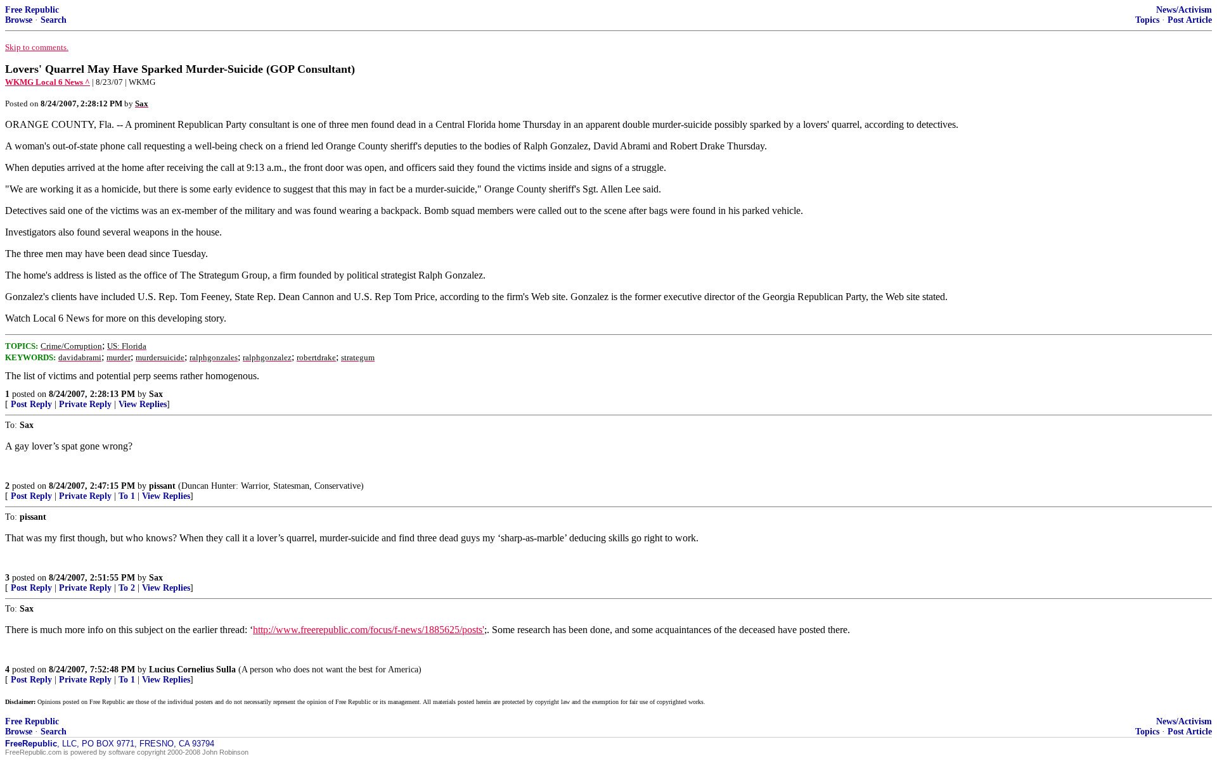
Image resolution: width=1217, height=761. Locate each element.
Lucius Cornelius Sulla (192, 669)
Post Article (1190, 20)
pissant (162, 486)
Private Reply (85, 404)
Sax (156, 394)
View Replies (143, 404)
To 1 (127, 496)
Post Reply (31, 404)
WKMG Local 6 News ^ (47, 82)
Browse (18, 20)
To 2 (127, 588)
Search (54, 20)
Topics (1147, 20)
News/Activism (1184, 10)
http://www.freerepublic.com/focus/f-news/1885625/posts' (368, 629)
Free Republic (32, 10)
